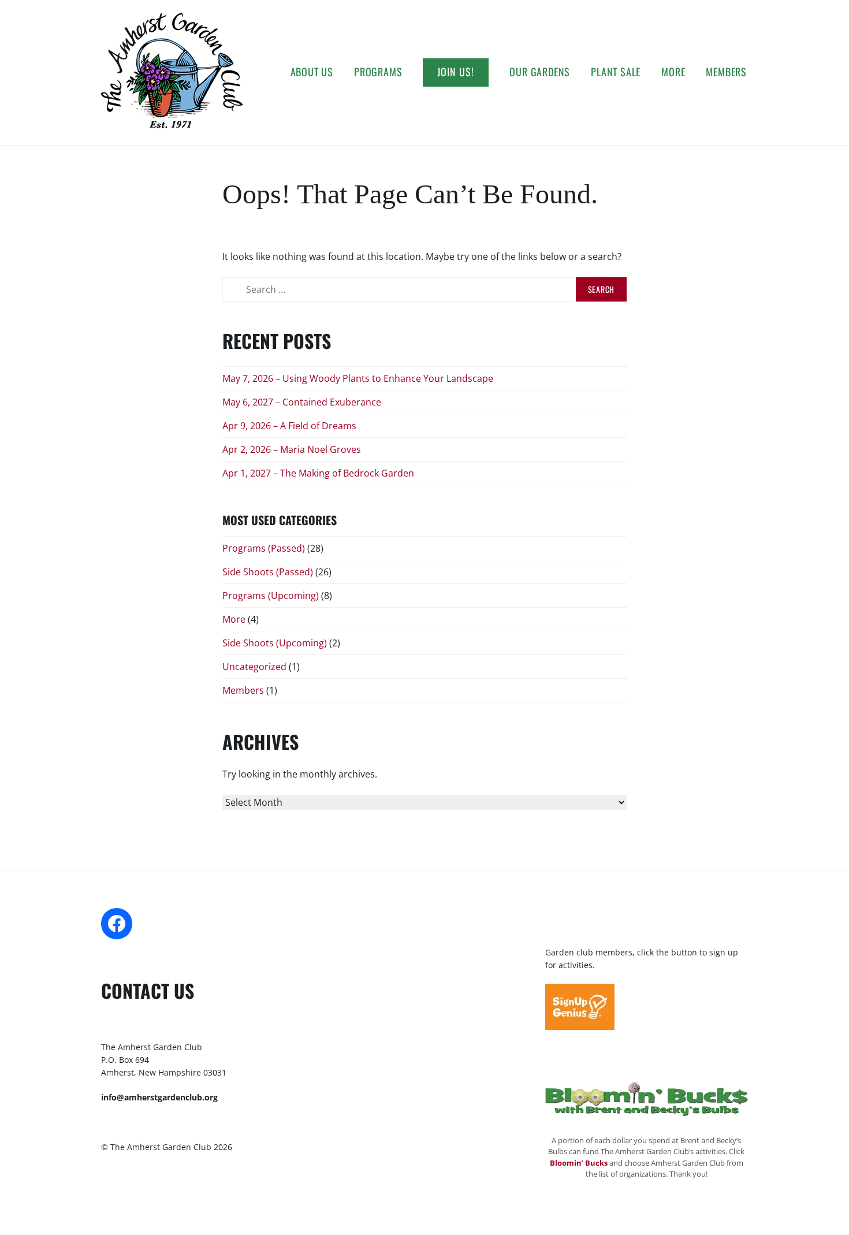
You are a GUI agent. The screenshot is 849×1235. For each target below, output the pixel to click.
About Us (312, 71)
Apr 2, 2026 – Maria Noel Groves (291, 449)
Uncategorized (254, 666)
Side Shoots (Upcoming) (274, 643)
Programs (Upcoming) (270, 595)
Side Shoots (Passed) (267, 572)
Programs (378, 71)
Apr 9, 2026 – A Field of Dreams (289, 425)
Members (726, 71)
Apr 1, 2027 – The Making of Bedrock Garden (318, 473)
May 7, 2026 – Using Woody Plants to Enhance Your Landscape (357, 378)
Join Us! (455, 71)
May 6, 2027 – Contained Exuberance (301, 402)
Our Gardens (539, 71)
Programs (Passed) (263, 548)
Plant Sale (616, 71)
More (673, 71)
